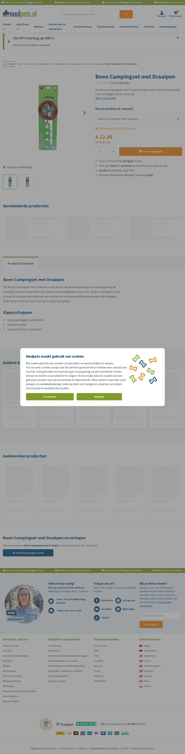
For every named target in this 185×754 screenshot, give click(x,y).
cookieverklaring (50, 384)
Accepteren (50, 396)
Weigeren (99, 396)
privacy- (31, 384)
